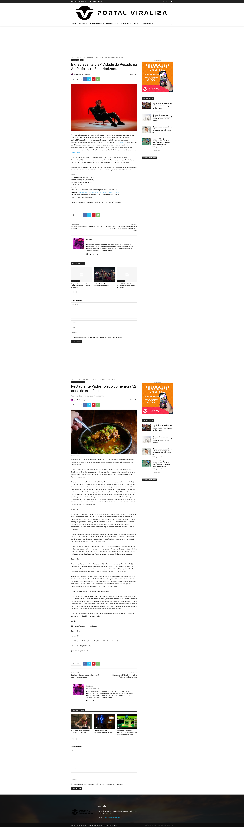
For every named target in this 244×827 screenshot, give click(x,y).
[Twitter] (166, 1)
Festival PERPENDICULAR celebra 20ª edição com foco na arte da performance (126, 285)
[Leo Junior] (72, 74)
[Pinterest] (94, 79)
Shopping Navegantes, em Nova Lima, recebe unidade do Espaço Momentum (80, 285)
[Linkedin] (90, 253)
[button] (170, 23)
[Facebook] (161, 1)
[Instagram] (164, 1)
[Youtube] (172, 1)
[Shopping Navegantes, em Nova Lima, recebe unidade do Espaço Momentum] (81, 274)
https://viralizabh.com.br (92, 242)
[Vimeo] (169, 1)
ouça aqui (119, 142)
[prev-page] (72, 292)
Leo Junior (78, 74)
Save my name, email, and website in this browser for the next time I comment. (98, 337)
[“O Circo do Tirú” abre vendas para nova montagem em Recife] (104, 274)
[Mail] (93, 253)
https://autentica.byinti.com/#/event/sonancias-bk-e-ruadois (99, 192)
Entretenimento (80, 57)
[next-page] (75, 292)
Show (81, 60)
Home (72, 57)
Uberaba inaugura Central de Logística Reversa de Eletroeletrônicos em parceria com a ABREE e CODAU (121, 228)
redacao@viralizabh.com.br (112, 817)
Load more (157, 150)
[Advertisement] (122, 40)
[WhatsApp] (98, 79)
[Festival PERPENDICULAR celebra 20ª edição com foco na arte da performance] (127, 274)
